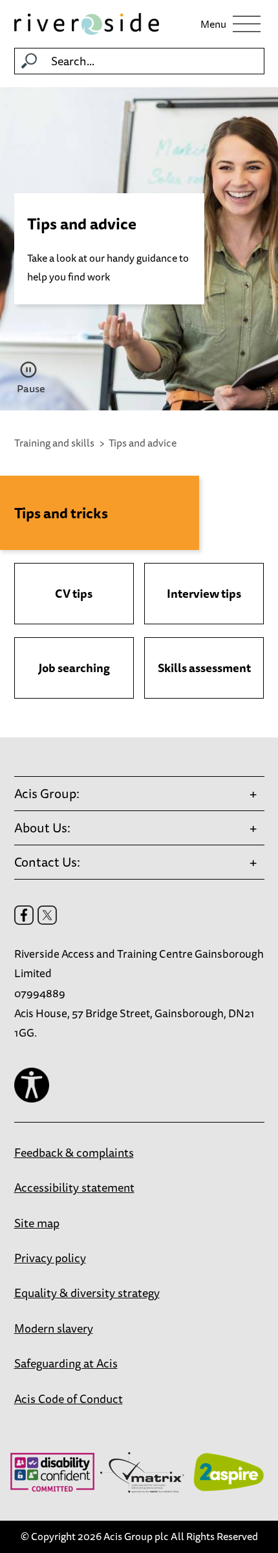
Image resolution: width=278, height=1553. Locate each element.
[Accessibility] (31, 1085)
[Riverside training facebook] (24, 915)
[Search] (29, 61)
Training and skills (54, 443)
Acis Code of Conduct (68, 1398)
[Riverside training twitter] (47, 915)
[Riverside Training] (86, 24)
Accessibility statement (74, 1187)
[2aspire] (228, 1472)
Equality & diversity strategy (87, 1293)
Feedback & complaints (74, 1152)
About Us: (42, 828)
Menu (213, 24)
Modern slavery (53, 1328)
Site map (36, 1223)
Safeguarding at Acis (66, 1363)
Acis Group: (47, 793)
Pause (30, 388)
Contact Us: (47, 862)
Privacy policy (50, 1258)
